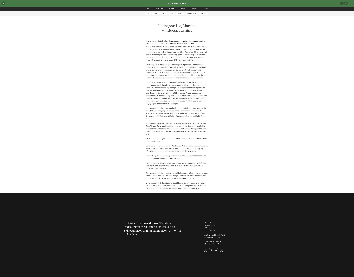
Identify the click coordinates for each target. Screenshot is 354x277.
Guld (164, 13)
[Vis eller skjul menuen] (351, 3)
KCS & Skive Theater (177, 3)
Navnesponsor (191, 13)
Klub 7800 (203, 13)
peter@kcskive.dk (195, 185)
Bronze (180, 13)
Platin (155, 13)
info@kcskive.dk (215, 241)
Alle (148, 13)
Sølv (171, 13)
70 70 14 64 (214, 244)
